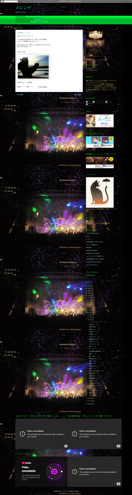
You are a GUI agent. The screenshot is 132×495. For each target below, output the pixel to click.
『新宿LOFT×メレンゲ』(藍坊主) (39, 21)
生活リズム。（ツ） (94, 376)
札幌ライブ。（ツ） (94, 329)
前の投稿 (78, 94)
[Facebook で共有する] (44, 87)
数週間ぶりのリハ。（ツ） (96, 339)
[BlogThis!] (41, 87)
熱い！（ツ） (93, 388)
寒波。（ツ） (93, 354)
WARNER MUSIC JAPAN (92, 253)
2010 (89, 404)
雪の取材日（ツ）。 (94, 378)
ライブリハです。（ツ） (96, 390)
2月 (91, 398)
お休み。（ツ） (93, 381)
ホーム (49, 94)
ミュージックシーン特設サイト (95, 256)
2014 (89, 288)
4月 (91, 317)
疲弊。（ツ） (93, 361)
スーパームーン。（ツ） (96, 349)
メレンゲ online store (92, 265)
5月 (91, 315)
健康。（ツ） (93, 363)
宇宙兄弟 (88, 247)
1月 (91, 401)
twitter (95, 70)
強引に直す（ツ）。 (94, 373)
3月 (91, 320)
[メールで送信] (39, 87)
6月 (91, 312)
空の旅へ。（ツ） (94, 332)
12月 (91, 298)
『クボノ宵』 (37, 20)
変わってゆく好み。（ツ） (96, 371)
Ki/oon (88, 236)
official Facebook (90, 275)
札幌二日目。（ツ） (94, 327)
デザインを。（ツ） (94, 337)
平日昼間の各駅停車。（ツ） (97, 351)
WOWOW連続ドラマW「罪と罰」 (95, 259)
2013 (89, 291)
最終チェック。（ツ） (95, 393)
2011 (89, 295)
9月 (91, 305)
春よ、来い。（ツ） (94, 356)
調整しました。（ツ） (95, 385)
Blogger (77, 491)
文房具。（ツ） (93, 334)
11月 (91, 300)
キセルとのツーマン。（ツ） (97, 383)
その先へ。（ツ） (94, 324)
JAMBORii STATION (91, 250)
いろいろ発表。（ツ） (95, 395)
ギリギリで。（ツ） (94, 344)
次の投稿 (20, 94)
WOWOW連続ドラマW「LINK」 (95, 242)
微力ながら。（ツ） (94, 366)
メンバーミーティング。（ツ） (98, 322)
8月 (91, 307)
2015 (89, 286)
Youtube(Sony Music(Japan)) (93, 262)
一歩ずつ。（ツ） (94, 341)
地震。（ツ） (93, 368)
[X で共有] (43, 87)
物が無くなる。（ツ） (95, 359)
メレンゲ (23, 8)
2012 (89, 293)
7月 (91, 310)
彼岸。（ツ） (93, 346)
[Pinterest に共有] (46, 87)
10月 (91, 303)
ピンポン (88, 239)
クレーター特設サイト (92, 245)
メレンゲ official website (92, 233)
